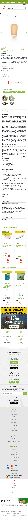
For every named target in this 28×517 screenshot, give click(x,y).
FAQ (14, 435)
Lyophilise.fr (14, 483)
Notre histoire (14, 413)
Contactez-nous (14, 436)
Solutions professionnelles (14, 417)
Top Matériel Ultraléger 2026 (14, 455)
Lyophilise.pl (14, 497)
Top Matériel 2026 (14, 454)
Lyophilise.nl (14, 495)
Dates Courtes (14, 459)
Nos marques (14, 449)
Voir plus (3, 66)
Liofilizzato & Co (14, 489)
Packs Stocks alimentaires (14, 457)
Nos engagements (14, 416)
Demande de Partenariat (14, 438)
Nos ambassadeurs (14, 422)
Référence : (3, 55)
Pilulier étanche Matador (19, 246)
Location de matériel (14, 423)
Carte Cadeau (14, 460)
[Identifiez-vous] (3, 11)
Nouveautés (14, 451)
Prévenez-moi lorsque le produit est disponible (14, 92)
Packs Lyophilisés (14, 452)
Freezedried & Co (14, 485)
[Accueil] (1, 15)
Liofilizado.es (14, 487)
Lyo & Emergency (14, 492)
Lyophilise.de (14, 490)
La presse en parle (14, 425)
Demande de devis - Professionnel (14, 441)
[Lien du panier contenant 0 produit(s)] (6, 11)
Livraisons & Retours (14, 432)
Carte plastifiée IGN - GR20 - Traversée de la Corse (7, 286)
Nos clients (14, 419)
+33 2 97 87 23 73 (14, 355)
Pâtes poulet (18, 285)
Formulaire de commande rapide (14, 439)
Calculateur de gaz (14, 443)
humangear (3, 53)
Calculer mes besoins (14, 430)
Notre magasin (14, 414)
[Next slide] (26, 32)
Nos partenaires (14, 420)
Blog (14, 433)
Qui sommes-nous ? (14, 411)
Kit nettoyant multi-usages (7, 246)
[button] (25, 245)
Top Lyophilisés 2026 (14, 448)
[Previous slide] (2, 32)
